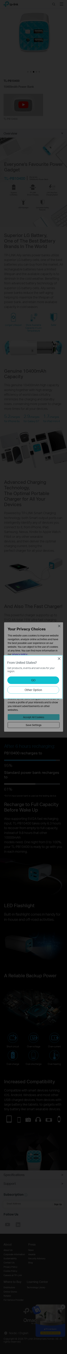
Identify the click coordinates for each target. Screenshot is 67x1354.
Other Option (33, 690)
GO (33, 680)
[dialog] (33, 677)
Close (59, 658)
